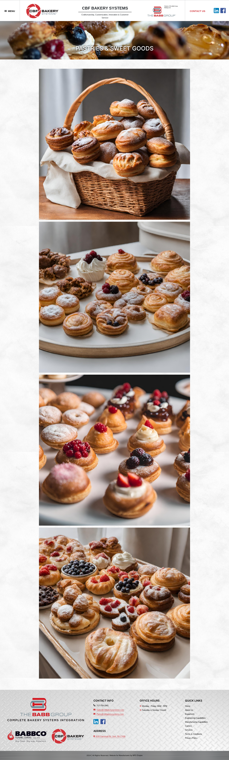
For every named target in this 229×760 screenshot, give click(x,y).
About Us (189, 710)
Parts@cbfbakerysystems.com (110, 714)
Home (187, 706)
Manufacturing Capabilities (196, 722)
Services (189, 730)
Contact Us (197, 11)
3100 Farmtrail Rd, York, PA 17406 (110, 736)
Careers (188, 726)
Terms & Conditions (193, 734)
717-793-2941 (103, 705)
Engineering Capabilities (195, 718)
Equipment (189, 714)
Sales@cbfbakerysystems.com (110, 710)
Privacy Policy (191, 738)
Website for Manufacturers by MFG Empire (125, 755)
